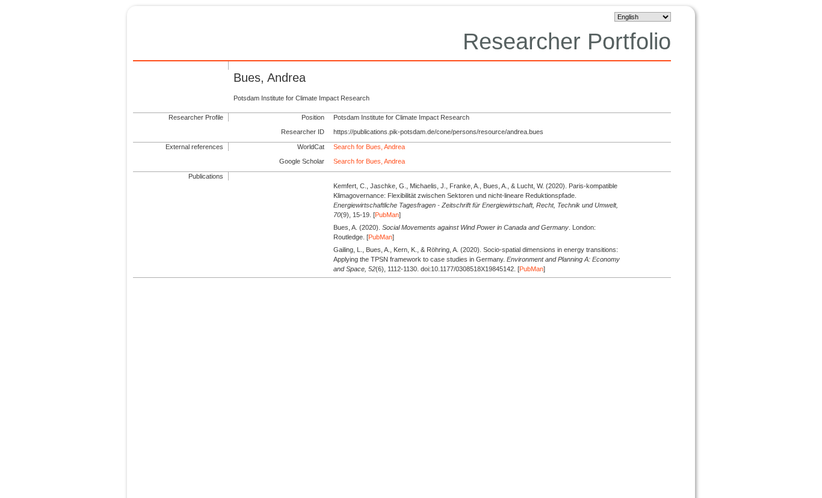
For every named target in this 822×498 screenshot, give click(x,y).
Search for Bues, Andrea (369, 146)
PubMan (387, 214)
